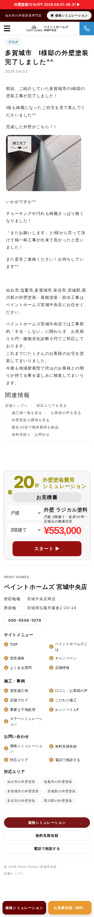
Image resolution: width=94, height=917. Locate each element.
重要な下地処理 (22, 709)
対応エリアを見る (52, 405)
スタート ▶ (47, 548)
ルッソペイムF (67, 709)
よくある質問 (21, 667)
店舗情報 (62, 667)
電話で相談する (67, 760)
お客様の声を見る (66, 413)
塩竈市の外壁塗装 (58, 782)
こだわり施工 (66, 700)
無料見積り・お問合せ (31, 434)
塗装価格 (17, 658)
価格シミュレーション (71, 15)
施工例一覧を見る (27, 413)
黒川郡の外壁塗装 (58, 801)
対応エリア (19, 760)
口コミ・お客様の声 (71, 690)
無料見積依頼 (66, 746)
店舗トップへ (16, 405)
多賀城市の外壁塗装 (23, 791)
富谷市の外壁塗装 (21, 801)
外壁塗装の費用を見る (31, 420)
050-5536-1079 (25, 620)
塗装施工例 (19, 690)
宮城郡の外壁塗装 (61, 791)
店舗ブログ (19, 700)
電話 (86, 28)
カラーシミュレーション (26, 721)
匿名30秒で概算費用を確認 (35, 427)
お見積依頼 (70, 908)
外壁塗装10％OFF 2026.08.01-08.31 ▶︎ (47, 4)
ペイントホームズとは (71, 646)
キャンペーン (66, 658)
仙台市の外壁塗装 (21, 782)
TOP (14, 644)
